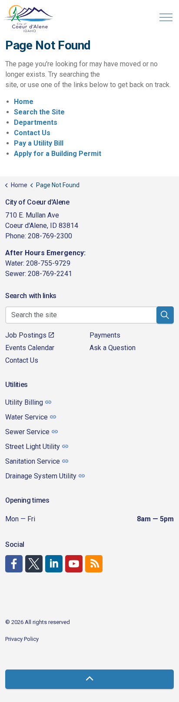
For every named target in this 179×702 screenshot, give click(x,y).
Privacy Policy (22, 639)
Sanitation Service (32, 461)
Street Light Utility (32, 446)
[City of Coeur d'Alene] (28, 18)
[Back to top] (89, 679)
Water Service (26, 417)
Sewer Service (27, 432)
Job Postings (25, 335)
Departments (35, 122)
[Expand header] (166, 17)
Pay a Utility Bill (38, 143)
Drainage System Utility (40, 476)
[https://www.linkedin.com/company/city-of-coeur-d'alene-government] (54, 563)
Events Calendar (29, 348)
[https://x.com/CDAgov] (34, 563)
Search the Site (39, 112)
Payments (105, 335)
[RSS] (94, 563)
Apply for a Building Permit (57, 154)
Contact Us (32, 133)
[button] (165, 315)
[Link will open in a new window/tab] (14, 563)
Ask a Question (113, 348)
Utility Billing (24, 402)
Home (23, 102)
